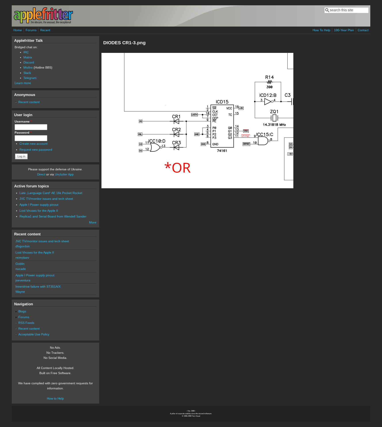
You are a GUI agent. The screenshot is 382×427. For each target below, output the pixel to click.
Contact (363, 30)
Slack (27, 73)
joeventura (22, 280)
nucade (20, 269)
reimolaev (22, 257)
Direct (41, 174)
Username (23, 121)
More (92, 222)
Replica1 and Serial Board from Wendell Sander (52, 216)
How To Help (321, 30)
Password (23, 132)
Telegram (29, 78)
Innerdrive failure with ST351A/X (38, 286)
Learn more (23, 83)
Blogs (22, 311)
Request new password (35, 149)
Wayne (20, 291)
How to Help (55, 398)
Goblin (20, 263)
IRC (26, 52)
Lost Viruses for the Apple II (38, 210)
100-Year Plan (344, 30)
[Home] (43, 23)
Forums (31, 30)
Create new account (33, 143)
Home (17, 30)
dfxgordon (22, 246)
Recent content (29, 102)
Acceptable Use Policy (33, 334)
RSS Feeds (26, 323)
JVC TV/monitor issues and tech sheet (46, 198)
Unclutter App (64, 174)
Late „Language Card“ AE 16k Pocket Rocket (50, 193)
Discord (28, 62)
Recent (45, 30)
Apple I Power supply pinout (38, 204)
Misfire (28, 67)
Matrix (27, 57)
